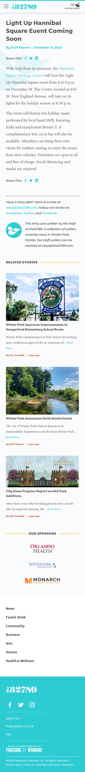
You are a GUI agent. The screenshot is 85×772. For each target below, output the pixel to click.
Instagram (14, 213)
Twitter (28, 213)
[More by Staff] (14, 230)
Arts (9, 643)
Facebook (49, 213)
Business (13, 635)
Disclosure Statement (61, 764)
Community (15, 626)
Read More (12, 437)
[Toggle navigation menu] (6, 6)
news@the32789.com (21, 207)
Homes (11, 652)
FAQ (8, 734)
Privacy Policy (14, 764)
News (10, 608)
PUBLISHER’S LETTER (20, 726)
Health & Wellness (20, 661)
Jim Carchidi (16, 355)
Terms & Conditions (35, 764)
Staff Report (20, 47)
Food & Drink (16, 617)
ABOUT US (12, 718)
